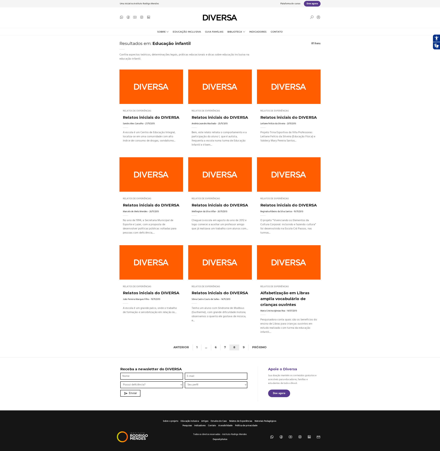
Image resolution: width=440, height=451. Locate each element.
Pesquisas (187, 425)
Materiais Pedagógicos (265, 421)
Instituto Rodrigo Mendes (146, 4)
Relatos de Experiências (137, 111)
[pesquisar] (312, 18)
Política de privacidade (246, 425)
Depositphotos (220, 439)
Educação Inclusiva (187, 31)
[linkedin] (148, 18)
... (206, 347)
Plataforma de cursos (290, 4)
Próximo (259, 347)
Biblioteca (234, 31)
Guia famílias (214, 31)
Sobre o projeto (170, 421)
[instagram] (142, 18)
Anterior (181, 347)
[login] (318, 17)
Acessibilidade (225, 425)
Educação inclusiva (190, 421)
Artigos (204, 421)
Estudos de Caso (219, 421)
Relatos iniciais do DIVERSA (151, 117)
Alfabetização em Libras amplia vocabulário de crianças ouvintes (284, 298)
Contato (277, 31)
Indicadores (258, 31)
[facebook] (128, 18)
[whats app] (121, 18)
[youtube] (135, 18)
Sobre (161, 31)
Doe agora (279, 393)
